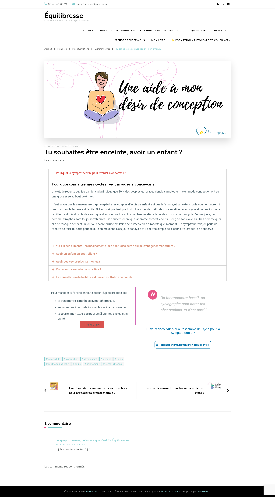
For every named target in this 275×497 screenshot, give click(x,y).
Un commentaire (54, 160)
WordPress (203, 491)
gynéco (107, 359)
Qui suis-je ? (199, 30)
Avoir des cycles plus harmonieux (78, 261)
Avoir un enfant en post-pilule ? (76, 253)
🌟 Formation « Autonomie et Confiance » (201, 40)
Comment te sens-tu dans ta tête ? (78, 269)
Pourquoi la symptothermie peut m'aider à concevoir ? (91, 173)
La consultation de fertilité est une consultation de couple (94, 277)
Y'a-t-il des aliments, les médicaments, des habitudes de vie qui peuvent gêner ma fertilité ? (115, 246)
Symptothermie (70, 146)
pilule (78, 364)
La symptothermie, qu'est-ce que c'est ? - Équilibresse (92, 440)
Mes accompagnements (116, 30)
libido (120, 359)
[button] (92, 324)
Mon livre (158, 40)
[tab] (137, 173)
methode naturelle (58, 364)
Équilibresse (63, 15)
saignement (93, 364)
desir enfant (90, 359)
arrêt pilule (54, 359)
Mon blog (221, 30)
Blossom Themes (171, 491)
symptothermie (114, 364)
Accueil (88, 30)
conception (72, 359)
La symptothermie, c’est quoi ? (162, 30)
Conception (51, 146)
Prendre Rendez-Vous (129, 40)
